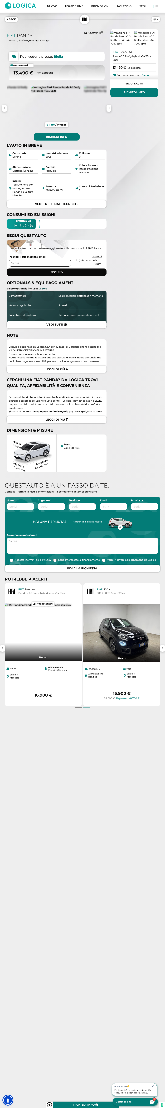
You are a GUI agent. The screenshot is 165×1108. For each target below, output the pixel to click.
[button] (8, 1100)
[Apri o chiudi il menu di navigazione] (157, 6)
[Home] (22, 6)
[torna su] (49, 1105)
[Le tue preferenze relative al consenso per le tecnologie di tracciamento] (162, 1105)
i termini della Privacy (97, 260)
